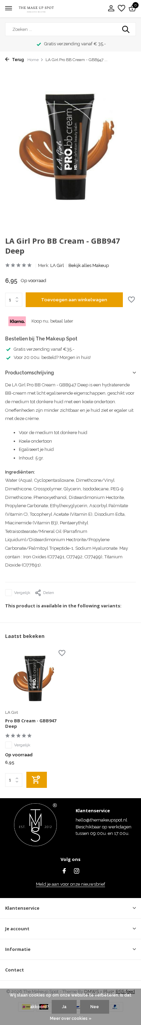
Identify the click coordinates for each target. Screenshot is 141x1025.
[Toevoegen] (36, 780)
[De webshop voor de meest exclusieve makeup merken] (36, 9)
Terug (17, 59)
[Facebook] (64, 871)
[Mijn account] (111, 8)
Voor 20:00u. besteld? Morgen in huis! (52, 357)
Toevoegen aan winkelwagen (74, 299)
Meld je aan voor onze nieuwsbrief (70, 884)
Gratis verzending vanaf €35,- (44, 349)
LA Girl (57, 265)
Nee (94, 1006)
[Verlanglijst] (121, 8)
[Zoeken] (126, 29)
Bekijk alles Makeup (88, 265)
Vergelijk (22, 592)
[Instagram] (76, 871)
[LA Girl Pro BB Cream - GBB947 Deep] (35, 678)
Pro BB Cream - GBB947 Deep (30, 724)
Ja (64, 1006)
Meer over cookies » (70, 1018)
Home (33, 59)
